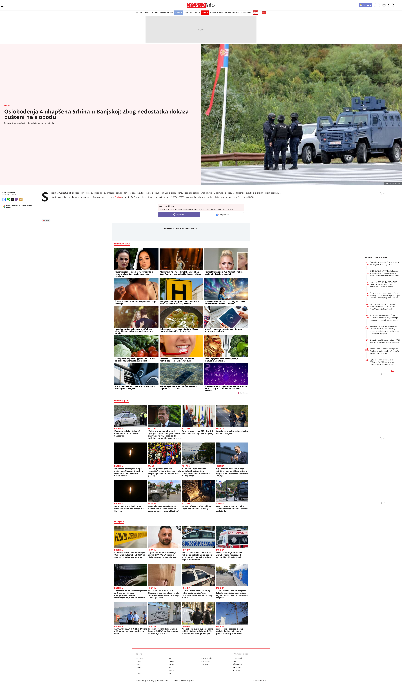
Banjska (118, 197)
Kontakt (175, 681)
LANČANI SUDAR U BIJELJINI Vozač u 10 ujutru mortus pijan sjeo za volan (130, 631)
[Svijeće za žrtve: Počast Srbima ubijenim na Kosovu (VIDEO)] (198, 491)
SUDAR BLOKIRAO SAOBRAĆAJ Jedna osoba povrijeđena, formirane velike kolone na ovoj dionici (197, 594)
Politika (155, 12)
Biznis (186, 12)
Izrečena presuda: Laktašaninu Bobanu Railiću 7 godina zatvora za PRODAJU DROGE (163, 631)
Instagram (238, 664)
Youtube (238, 667)
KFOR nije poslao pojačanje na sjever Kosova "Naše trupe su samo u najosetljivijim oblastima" (163, 508)
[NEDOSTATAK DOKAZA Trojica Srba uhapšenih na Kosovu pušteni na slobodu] (232, 491)
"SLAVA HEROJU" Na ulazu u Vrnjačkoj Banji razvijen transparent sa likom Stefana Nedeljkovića (196, 472)
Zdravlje (178, 13)
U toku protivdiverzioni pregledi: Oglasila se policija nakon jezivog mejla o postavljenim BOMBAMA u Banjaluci (232, 594)
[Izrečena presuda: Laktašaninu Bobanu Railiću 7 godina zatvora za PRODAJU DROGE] (164, 613)
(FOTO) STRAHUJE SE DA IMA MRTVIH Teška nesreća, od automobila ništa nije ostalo (229, 554)
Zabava (197, 12)
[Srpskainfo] (201, 5)
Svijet (191, 12)
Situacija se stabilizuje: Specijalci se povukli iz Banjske (232, 432)
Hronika (170, 12)
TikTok (237, 670)
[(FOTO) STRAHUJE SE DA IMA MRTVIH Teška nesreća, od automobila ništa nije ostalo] (232, 537)
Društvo (163, 12)
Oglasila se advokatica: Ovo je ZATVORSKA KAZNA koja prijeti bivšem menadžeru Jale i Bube (162, 554)
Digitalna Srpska (206, 658)
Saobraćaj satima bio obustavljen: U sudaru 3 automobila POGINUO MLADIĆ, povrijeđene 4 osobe (130, 554)
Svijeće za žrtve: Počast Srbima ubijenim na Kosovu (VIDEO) (196, 507)
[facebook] (374, 5)
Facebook (238, 658)
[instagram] (384, 5)
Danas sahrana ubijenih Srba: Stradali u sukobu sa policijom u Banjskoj (129, 508)
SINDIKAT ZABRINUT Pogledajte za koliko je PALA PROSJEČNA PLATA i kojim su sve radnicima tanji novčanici (384, 273)
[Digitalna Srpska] (255, 12)
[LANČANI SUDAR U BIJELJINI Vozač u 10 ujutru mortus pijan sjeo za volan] (130, 613)
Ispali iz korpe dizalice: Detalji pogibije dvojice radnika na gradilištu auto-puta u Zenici (229, 631)
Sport (151, 466)
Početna (139, 12)
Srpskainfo (11, 193)
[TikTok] (393, 5)
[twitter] (379, 5)
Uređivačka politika (187, 681)
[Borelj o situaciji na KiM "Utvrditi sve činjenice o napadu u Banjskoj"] (198, 416)
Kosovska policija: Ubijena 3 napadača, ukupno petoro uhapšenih (127, 433)
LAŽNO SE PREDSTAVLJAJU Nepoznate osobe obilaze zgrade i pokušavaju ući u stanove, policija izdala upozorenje (164, 594)
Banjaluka (236, 12)
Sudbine (213, 12)
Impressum (140, 681)
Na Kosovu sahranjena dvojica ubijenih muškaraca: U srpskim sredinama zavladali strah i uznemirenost (128, 472)
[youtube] (388, 5)
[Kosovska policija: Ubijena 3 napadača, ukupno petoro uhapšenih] (130, 416)
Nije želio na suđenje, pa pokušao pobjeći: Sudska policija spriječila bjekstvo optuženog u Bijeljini (197, 631)
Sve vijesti (147, 12)
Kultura (228, 12)
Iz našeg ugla (246, 12)
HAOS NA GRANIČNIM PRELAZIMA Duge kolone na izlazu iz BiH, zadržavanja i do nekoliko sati (383, 284)
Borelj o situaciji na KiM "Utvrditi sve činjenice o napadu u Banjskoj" (198, 432)
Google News (224, 214)
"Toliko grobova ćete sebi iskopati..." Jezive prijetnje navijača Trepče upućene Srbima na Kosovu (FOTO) (164, 472)
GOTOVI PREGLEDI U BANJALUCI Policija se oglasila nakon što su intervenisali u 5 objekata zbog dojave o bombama (197, 556)
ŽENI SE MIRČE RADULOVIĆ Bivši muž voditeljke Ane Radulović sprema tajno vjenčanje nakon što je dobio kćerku (385, 295)
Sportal (205, 13)
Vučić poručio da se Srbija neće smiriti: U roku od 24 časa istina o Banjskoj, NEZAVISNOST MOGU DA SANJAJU (232, 472)
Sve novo (395, 371)
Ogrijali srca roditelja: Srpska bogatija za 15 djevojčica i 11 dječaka (384, 263)
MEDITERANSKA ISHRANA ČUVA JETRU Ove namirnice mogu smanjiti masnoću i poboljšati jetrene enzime (384, 317)
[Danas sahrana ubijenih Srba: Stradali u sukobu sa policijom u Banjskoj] (130, 491)
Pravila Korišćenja (163, 681)
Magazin (220, 12)
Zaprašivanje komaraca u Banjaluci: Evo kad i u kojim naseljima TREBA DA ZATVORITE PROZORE (384, 351)
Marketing (150, 681)
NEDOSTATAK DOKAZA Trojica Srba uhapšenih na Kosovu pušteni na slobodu (232, 508)
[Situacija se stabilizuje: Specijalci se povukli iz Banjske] (232, 416)
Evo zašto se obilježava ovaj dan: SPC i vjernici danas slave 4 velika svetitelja (385, 341)
